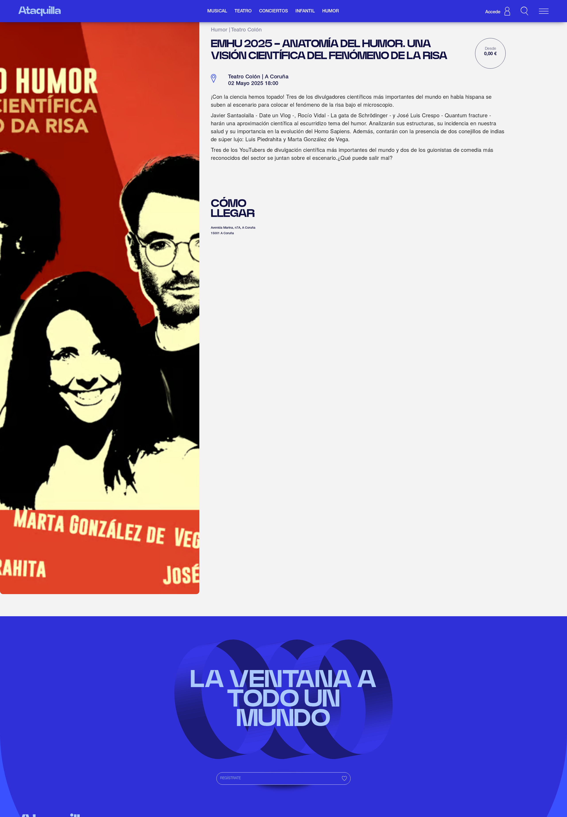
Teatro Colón (246, 30)
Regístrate (230, 778)
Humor (219, 30)
